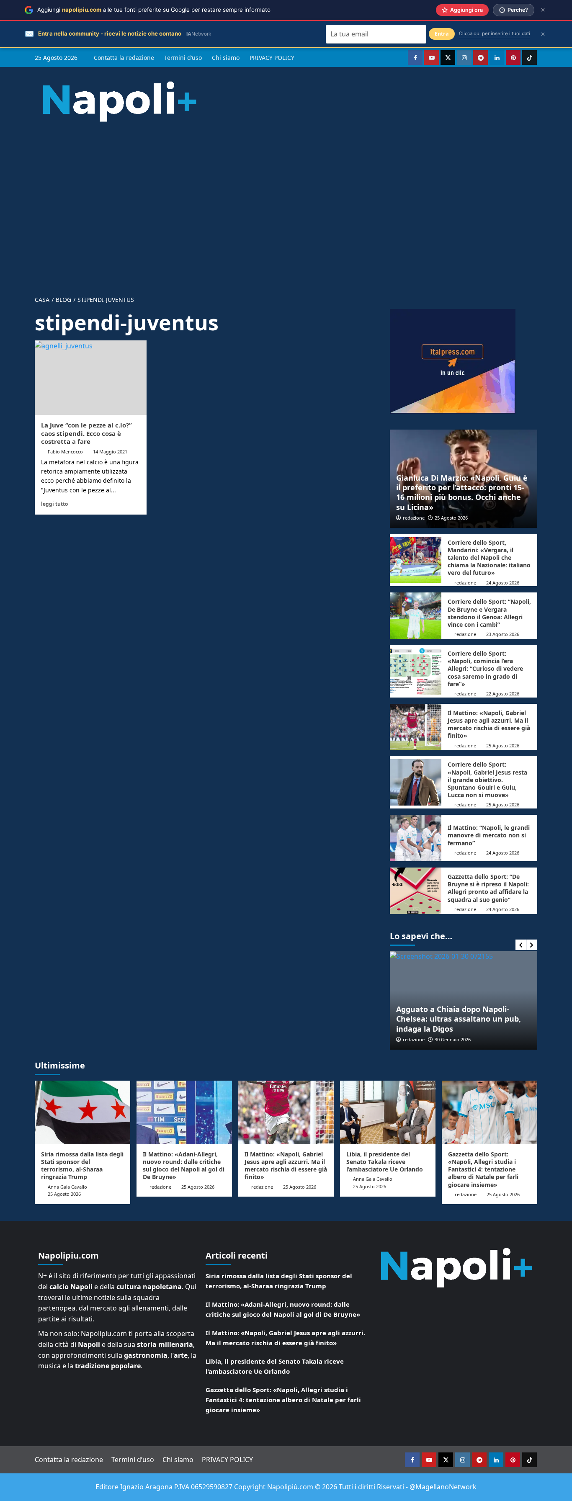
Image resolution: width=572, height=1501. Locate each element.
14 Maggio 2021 (110, 451)
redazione (414, 518)
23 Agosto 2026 (502, 634)
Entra (442, 33)
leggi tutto (54, 503)
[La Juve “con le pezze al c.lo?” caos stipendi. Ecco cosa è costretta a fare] (91, 377)
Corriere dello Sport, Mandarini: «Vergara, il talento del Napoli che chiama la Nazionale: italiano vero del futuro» (489, 557)
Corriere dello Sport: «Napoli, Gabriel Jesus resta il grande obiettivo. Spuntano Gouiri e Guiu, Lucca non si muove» (487, 779)
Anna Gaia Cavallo (67, 1187)
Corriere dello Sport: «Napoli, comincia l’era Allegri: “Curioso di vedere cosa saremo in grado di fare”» (485, 668)
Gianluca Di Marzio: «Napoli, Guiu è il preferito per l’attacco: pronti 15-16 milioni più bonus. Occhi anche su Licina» (462, 492)
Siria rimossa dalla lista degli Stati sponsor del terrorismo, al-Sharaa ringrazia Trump (82, 1165)
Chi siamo (226, 58)
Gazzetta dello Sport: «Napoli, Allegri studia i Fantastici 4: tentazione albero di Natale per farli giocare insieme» (483, 1169)
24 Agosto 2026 (502, 582)
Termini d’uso (183, 58)
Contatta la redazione (124, 58)
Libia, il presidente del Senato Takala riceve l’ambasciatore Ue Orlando (384, 1161)
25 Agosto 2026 (451, 518)
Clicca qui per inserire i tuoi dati (494, 33)
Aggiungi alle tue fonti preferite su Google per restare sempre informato (154, 9)
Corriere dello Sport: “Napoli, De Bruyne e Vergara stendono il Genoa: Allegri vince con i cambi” (489, 612)
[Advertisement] (286, 201)
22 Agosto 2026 (502, 693)
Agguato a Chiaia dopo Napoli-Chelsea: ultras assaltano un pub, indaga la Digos (458, 1019)
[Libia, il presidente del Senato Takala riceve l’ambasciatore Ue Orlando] (387, 1112)
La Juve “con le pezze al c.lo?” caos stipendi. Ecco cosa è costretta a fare (86, 433)
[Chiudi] (543, 9)
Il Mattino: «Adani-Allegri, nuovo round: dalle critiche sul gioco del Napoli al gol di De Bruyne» (183, 1165)
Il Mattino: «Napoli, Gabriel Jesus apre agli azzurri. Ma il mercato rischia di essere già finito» (489, 724)
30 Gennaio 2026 (453, 1039)
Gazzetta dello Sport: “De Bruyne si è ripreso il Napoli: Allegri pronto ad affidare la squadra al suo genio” (488, 888)
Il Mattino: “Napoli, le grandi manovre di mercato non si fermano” (489, 835)
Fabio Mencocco (65, 451)
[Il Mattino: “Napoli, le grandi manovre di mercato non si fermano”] (415, 838)
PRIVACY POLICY (272, 58)
